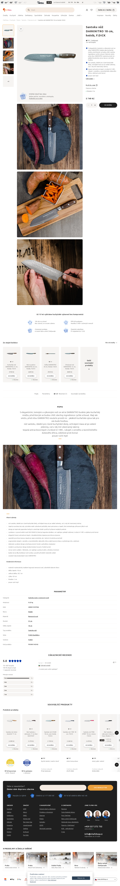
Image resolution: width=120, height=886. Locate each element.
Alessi (25, 812)
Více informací (52, 880)
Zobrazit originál (45, 665)
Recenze (64, 809)
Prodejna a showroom (46, 812)
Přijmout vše (81, 878)
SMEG (25, 815)
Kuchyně (9, 809)
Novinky (108, 15)
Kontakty (42, 822)
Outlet (9, 835)
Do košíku (108, 105)
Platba (42, 819)
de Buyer (26, 832)
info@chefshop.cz (94, 834)
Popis (36, 394)
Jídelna (9, 812)
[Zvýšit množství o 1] (95, 105)
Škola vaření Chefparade (68, 819)
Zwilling (25, 828)
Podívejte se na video (36, 98)
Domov (9, 832)
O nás (63, 832)
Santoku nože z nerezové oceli (38, 598)
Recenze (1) (61, 394)
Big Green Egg (27, 822)
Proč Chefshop (65, 815)
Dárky (115, 15)
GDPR (41, 825)
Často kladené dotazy (68, 812)
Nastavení (33, 881)
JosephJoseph (27, 825)
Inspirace (100, 15)
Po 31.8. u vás (91, 85)
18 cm (30, 626)
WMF (24, 809)
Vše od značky (110, 342)
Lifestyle (9, 828)
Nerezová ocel (33, 616)
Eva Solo (26, 835)
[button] (11, 745)
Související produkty (78, 394)
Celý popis (89, 78)
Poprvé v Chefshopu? (68, 825)
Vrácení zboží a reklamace (48, 809)
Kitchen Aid (26, 819)
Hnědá (30, 612)
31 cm (30, 621)
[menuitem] (5, 15)
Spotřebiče (10, 819)
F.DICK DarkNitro (34, 635)
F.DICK (30, 640)
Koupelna (10, 825)
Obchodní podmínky (46, 828)
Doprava (42, 815)
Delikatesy (10, 815)
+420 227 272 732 (93, 826)
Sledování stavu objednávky (70, 822)
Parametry (46, 394)
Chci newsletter (100, 787)
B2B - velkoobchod (67, 828)
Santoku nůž (32, 630)
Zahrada (9, 822)
